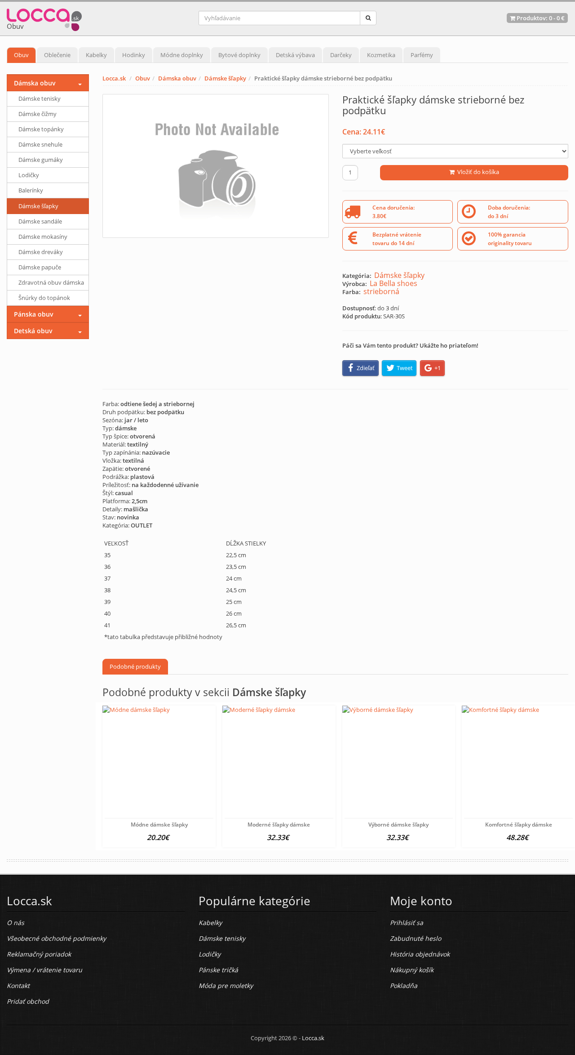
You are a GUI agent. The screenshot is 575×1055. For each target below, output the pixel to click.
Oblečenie (57, 55)
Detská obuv (33, 330)
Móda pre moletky (226, 985)
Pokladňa (403, 985)
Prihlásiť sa (406, 922)
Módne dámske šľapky (159, 824)
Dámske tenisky (39, 98)
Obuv (21, 55)
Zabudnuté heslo (415, 938)
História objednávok (420, 954)
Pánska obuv (33, 314)
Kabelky (96, 55)
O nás (15, 922)
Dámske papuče (39, 267)
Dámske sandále (40, 221)
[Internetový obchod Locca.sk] (44, 17)
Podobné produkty (135, 666)
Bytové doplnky (239, 55)
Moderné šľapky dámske (279, 824)
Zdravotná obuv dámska (51, 282)
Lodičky (28, 175)
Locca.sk (114, 78)
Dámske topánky (41, 129)
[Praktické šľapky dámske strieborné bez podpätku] (215, 166)
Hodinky (133, 55)
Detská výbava (295, 55)
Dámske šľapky (225, 78)
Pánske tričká (218, 970)
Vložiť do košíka (477, 172)
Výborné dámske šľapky (398, 824)
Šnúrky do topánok (44, 298)
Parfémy (422, 55)
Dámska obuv (177, 78)
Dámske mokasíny (42, 236)
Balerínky (30, 190)
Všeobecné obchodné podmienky (56, 938)
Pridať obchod (28, 1001)
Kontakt (18, 985)
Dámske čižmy (37, 114)
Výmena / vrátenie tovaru (44, 970)
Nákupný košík (411, 970)
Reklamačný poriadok (39, 954)
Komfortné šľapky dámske (518, 824)
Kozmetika (381, 55)
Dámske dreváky (40, 252)
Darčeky (341, 55)
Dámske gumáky (40, 160)
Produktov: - (540, 18)
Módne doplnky (181, 55)
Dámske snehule (40, 144)
